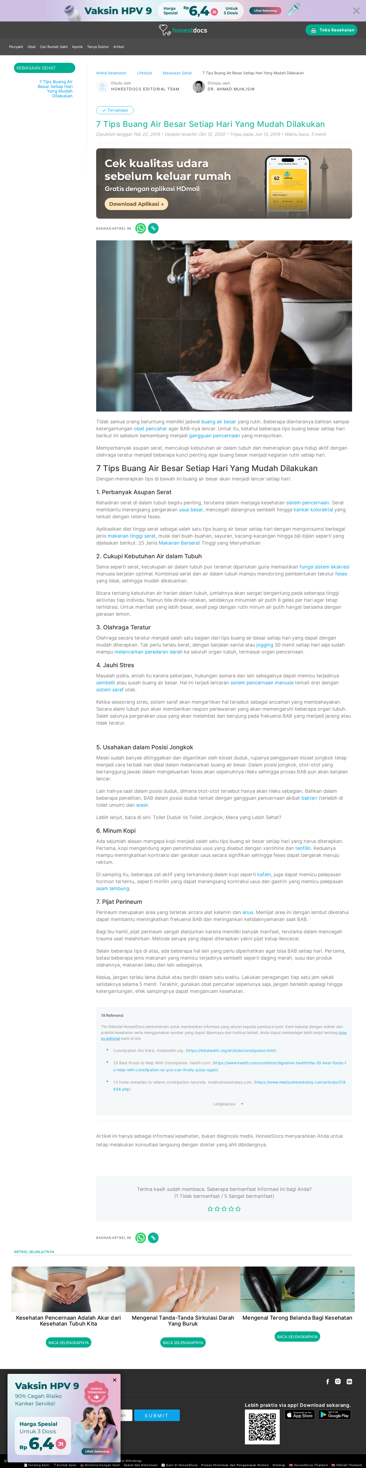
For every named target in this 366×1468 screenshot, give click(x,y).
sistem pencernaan (307, 502)
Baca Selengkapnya (68, 1342)
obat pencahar (150, 428)
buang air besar (218, 421)
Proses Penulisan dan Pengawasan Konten (235, 1465)
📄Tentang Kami (36, 1465)
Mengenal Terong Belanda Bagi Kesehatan (297, 1318)
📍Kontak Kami (64, 1465)
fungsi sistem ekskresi (324, 567)
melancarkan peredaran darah (148, 652)
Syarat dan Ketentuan (141, 1465)
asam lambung (112, 888)
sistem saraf (110, 689)
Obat (32, 47)
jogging (264, 645)
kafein (264, 874)
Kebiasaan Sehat (178, 73)
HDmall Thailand (349, 1465)
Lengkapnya (224, 1104)
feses (341, 574)
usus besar (191, 509)
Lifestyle (145, 73)
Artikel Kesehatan (112, 73)
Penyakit (16, 47)
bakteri (309, 798)
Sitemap (278, 1465)
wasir (142, 805)
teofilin (303, 848)
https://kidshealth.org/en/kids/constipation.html (231, 1050)
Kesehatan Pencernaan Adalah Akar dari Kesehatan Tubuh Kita (68, 1321)
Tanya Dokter (98, 47)
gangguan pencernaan (214, 435)
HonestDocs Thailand (311, 1465)
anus (247, 912)
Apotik (77, 47)
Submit (157, 1415)
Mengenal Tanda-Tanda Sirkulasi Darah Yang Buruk (183, 1321)
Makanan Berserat (179, 543)
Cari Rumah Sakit (54, 47)
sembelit (105, 682)
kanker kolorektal (313, 509)
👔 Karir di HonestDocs (179, 1465)
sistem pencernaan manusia (262, 682)
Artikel (118, 47)
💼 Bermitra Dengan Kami (100, 1465)
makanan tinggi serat (132, 536)
